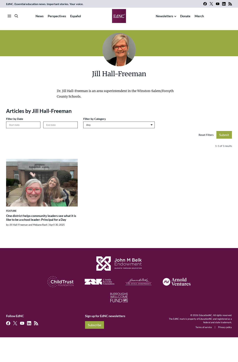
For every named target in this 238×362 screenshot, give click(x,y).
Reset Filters (206, 134)
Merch (199, 16)
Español (75, 16)
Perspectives (57, 16)
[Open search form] (16, 16)
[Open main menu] (9, 16)
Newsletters (164, 16)
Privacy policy (225, 327)
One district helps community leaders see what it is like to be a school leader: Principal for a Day (41, 218)
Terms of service (203, 327)
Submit (224, 135)
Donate (185, 16)
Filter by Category (94, 118)
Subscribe (94, 325)
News (40, 16)
